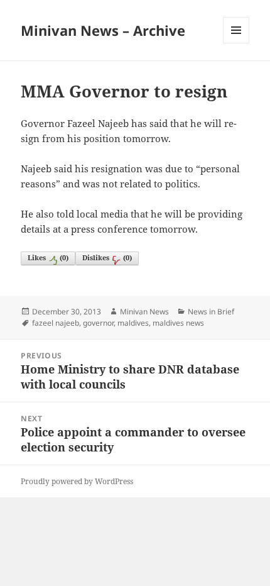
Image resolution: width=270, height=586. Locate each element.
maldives (133, 323)
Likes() (48, 257)
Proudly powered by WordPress (77, 481)
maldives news (178, 323)
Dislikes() (107, 257)
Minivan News (144, 311)
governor (98, 323)
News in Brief (211, 311)
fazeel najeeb (55, 323)
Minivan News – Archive (103, 30)
